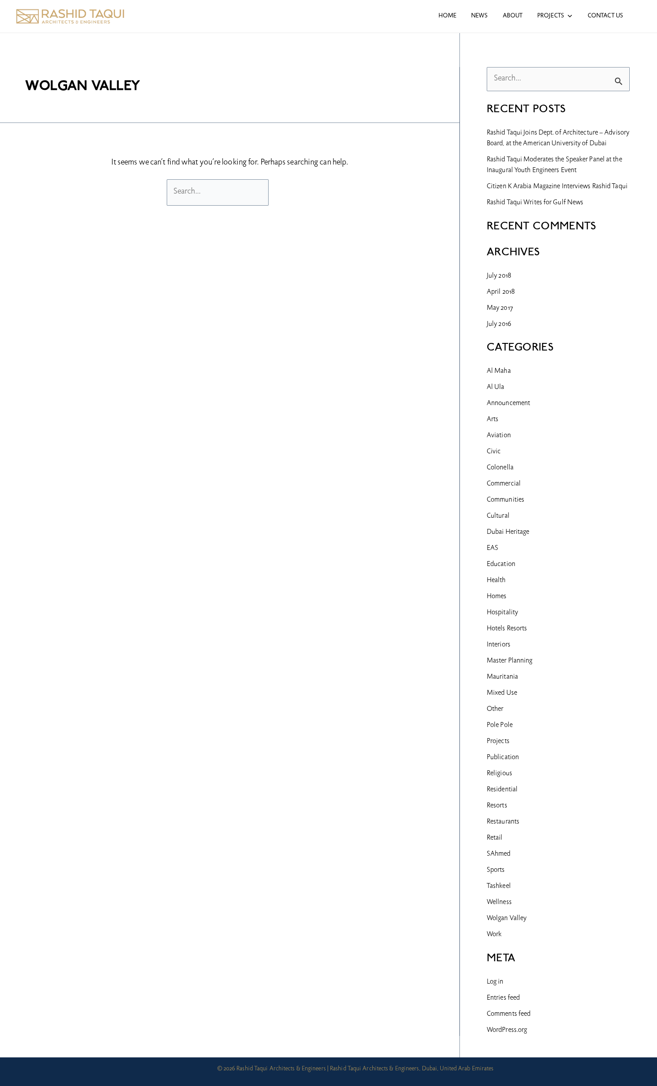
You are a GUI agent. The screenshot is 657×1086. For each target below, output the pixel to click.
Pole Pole (500, 725)
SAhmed (499, 854)
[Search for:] (218, 192)
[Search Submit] (619, 80)
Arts (492, 419)
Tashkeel (499, 886)
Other (495, 709)
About (513, 16)
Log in (495, 982)
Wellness (499, 902)
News (479, 16)
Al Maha (499, 371)
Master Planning (510, 661)
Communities (505, 500)
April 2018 (501, 292)
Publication (503, 757)
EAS (492, 548)
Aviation (499, 435)
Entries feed (503, 998)
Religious (499, 774)
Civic (494, 452)
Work (494, 934)
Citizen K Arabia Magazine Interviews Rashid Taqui (557, 186)
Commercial (504, 484)
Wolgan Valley (506, 918)
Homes (497, 596)
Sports (496, 870)
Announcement (508, 403)
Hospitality (502, 613)
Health (496, 580)
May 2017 (500, 308)
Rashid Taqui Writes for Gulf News (535, 203)
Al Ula (496, 387)
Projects (550, 16)
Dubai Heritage (508, 532)
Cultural (498, 516)
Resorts (497, 806)
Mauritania (502, 677)
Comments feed (509, 1014)
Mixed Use (502, 693)
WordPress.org (507, 1030)
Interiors (498, 645)
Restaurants (503, 822)
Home (447, 16)
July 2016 (499, 324)
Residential (502, 790)
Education (501, 564)
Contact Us (605, 16)
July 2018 (499, 276)
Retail (495, 838)
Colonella (500, 468)
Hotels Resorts (507, 629)
